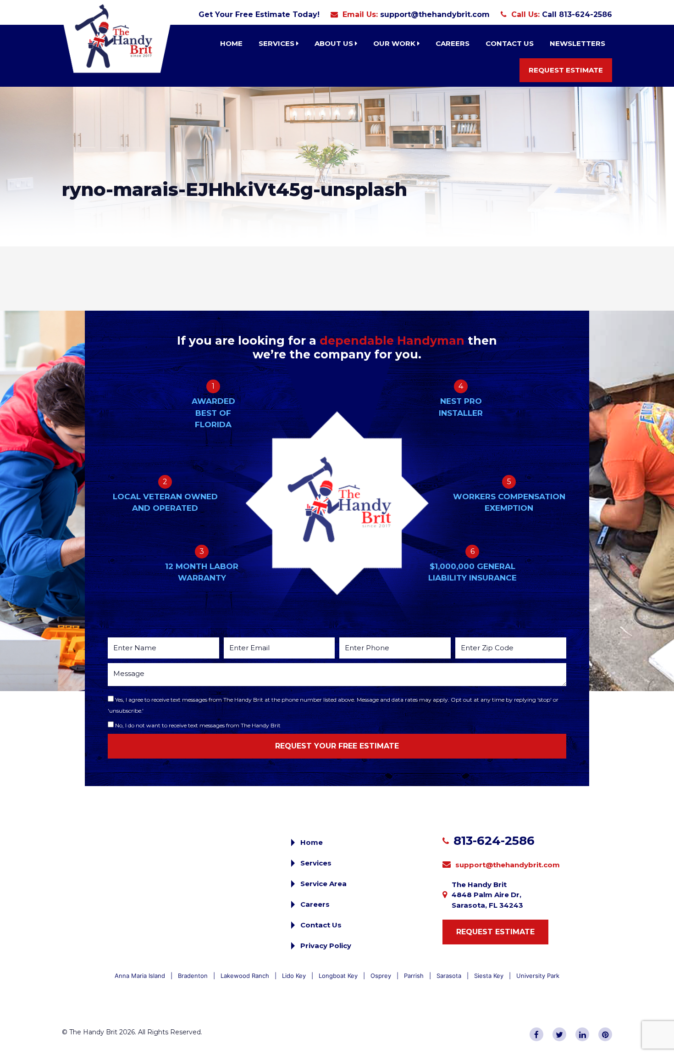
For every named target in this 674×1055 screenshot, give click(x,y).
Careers (453, 43)
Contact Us (510, 43)
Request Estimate (566, 70)
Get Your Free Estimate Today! (259, 14)
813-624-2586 (494, 840)
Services (277, 43)
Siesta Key (488, 975)
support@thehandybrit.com (435, 14)
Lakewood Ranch (245, 975)
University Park (537, 975)
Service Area (323, 883)
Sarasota (448, 975)
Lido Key (294, 975)
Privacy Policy (325, 945)
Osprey (380, 975)
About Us (335, 43)
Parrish (414, 975)
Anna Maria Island (140, 975)
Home (231, 43)
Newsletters (577, 43)
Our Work (395, 43)
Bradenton (193, 975)
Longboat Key (338, 975)
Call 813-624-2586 (577, 14)
